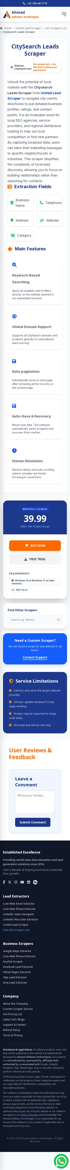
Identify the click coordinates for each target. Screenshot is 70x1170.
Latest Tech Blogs (14, 1019)
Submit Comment (33, 822)
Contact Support (35, 657)
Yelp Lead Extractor (15, 977)
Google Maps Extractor (17, 951)
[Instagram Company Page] (15, 882)
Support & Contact (14, 1024)
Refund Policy (11, 1030)
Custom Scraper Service (18, 1009)
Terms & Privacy (13, 1035)
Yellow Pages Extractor (17, 972)
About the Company (15, 1003)
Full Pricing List (12, 1014)
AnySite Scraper (13, 961)
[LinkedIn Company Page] (28, 882)
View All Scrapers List (16, 930)
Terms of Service (29, 1114)
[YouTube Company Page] (22, 882)
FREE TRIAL (37, 559)
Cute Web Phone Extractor (19, 909)
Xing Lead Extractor (15, 982)
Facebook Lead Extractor (18, 967)
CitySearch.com (23, 68)
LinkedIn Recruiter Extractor (20, 919)
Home (7, 28)
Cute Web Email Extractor (19, 903)
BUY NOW (38, 546)
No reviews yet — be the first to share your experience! (45, 67)
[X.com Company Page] (9, 882)
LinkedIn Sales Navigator (18, 914)
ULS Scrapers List (56, 28)
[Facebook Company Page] (4, 882)
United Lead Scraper (28, 28)
